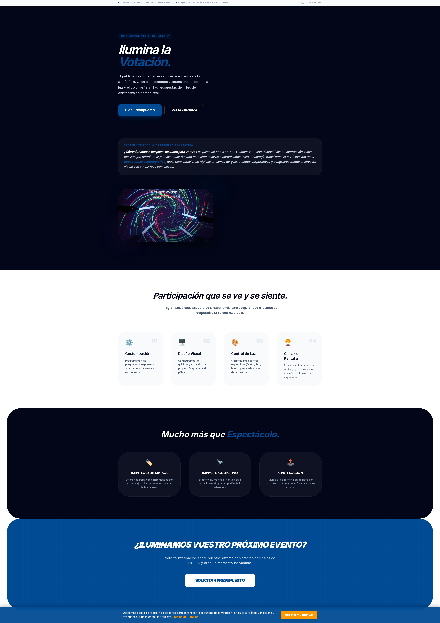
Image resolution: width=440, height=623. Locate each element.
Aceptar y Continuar (299, 614)
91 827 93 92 (313, 3)
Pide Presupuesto (140, 110)
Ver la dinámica (184, 110)
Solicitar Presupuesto (220, 580)
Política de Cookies (185, 617)
